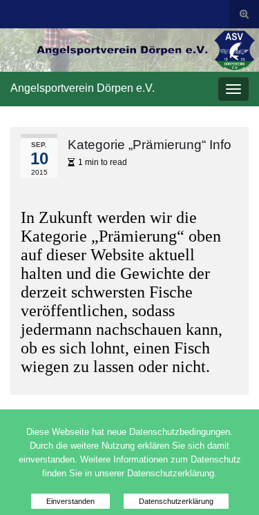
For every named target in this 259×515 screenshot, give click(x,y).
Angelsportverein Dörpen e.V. (82, 88)
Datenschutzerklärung (176, 501)
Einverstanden (70, 501)
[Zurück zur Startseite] (129, 50)
